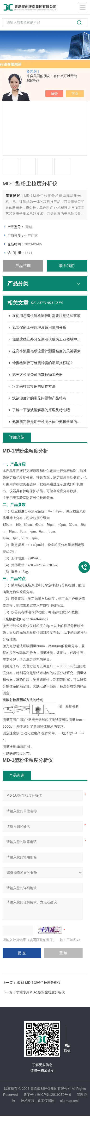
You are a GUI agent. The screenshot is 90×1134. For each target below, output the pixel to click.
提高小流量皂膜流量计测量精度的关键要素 (46, 351)
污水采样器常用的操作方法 (33, 386)
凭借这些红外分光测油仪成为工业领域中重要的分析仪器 (47, 339)
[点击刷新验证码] (50, 930)
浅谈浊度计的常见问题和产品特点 (39, 398)
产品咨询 (23, 266)
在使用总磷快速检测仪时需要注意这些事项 (46, 316)
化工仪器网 (46, 1101)
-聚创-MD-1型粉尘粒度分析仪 (38, 983)
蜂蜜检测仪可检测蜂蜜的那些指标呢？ (42, 363)
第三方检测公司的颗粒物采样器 (37, 374)
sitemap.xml (69, 1101)
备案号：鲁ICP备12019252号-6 (47, 1095)
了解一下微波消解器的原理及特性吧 (41, 410)
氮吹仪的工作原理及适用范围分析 (39, 327)
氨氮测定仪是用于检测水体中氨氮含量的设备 (47, 422)
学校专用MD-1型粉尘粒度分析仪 (40, 992)
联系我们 (67, 266)
